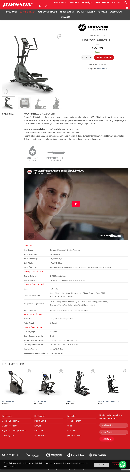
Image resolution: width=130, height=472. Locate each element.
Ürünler (73, 3)
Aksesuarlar (116, 12)
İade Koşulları (8, 435)
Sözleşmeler (7, 416)
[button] (5, 91)
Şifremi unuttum (74, 435)
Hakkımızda (39, 416)
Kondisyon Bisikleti (47, 12)
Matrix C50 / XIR (8, 401)
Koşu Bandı (11, 12)
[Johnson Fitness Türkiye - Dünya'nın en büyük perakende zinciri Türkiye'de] (25, 5)
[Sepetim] (127, 8)
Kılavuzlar (38, 431)
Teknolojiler (102, 3)
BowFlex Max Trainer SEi (108, 401)
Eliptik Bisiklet (27, 12)
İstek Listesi (72, 431)
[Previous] (6, 64)
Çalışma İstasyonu (86, 12)
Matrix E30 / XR (40, 401)
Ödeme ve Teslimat (10, 421)
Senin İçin (87, 3)
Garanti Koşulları (9, 426)
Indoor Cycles (67, 12)
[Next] (58, 64)
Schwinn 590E (72, 401)
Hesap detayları (74, 421)
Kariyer (37, 426)
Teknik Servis (40, 435)
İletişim (116, 3)
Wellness (65, 17)
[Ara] (126, 2)
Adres (69, 426)
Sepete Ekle (104, 57)
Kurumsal (59, 3)
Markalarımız (40, 421)
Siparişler (71, 416)
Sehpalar (102, 12)
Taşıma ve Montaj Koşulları (14, 431)
